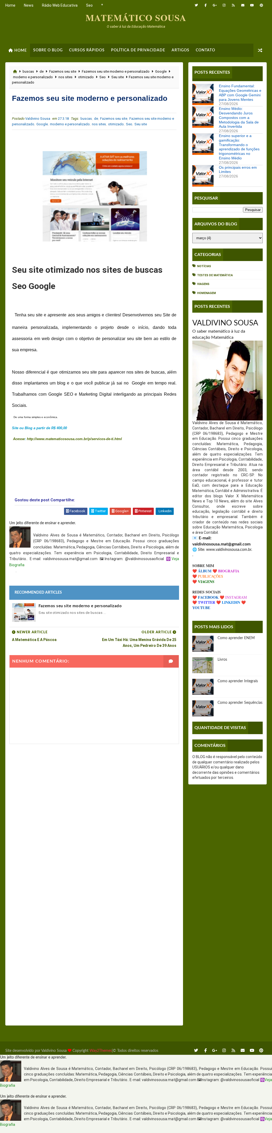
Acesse (18, 439)
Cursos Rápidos (87, 50)
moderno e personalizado (33, 77)
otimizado (86, 77)
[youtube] (252, 5)
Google (161, 71)
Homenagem (206, 293)
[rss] (233, 5)
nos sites (65, 77)
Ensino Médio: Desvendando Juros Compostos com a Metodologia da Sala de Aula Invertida (239, 117)
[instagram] (224, 5)
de (42, 71)
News (28, 5)
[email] (243, 5)
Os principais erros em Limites (238, 169)
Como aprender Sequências (240, 703)
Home (10, 5)
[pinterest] (261, 5)
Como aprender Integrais (238, 681)
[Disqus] (94, 810)
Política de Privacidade (138, 50)
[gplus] (215, 5)
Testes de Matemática (215, 275)
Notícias (204, 266)
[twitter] (196, 5)
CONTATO (205, 50)
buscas (28, 71)
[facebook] (206, 5)
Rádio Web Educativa (60, 5)
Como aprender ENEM (236, 638)
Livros (222, 659)
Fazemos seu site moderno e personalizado (116, 71)
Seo (89, 5)
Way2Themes (101, 1051)
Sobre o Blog (48, 50)
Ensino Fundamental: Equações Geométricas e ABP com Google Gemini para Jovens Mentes (240, 92)
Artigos (180, 50)
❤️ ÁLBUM (201, 571)
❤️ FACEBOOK (205, 597)
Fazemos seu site (62, 71)
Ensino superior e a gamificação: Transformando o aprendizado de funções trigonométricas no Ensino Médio (239, 147)
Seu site (117, 77)
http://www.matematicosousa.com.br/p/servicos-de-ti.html (74, 439)
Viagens (203, 284)
